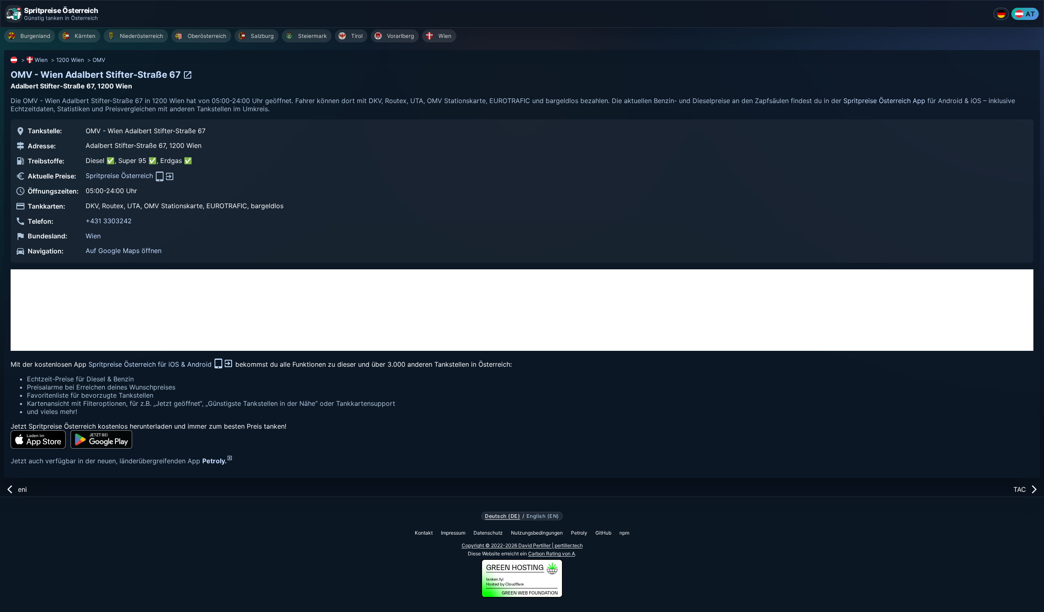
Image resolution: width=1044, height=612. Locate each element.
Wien (41, 60)
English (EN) (542, 516)
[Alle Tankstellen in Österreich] (14, 60)
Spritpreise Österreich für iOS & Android (151, 364)
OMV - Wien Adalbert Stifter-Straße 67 (97, 74)
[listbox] (524, 37)
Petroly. (214, 461)
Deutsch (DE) (502, 516)
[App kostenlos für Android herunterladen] (101, 439)
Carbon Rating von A (551, 553)
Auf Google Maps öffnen (123, 251)
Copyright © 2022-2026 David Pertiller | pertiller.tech (522, 545)
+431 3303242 (109, 221)
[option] (29, 35)
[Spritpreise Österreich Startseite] (13, 13)
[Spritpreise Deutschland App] (1001, 14)
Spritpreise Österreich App (884, 101)
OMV (99, 60)
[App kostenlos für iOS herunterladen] (38, 439)
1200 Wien (70, 60)
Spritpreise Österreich (120, 176)
